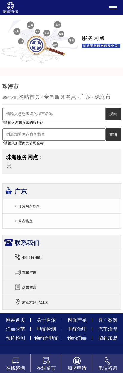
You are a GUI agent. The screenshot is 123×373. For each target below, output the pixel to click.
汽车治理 (107, 329)
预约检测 (15, 338)
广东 (85, 97)
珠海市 (103, 97)
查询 (113, 134)
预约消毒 (77, 338)
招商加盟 (107, 338)
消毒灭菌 (15, 329)
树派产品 (77, 320)
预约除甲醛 (46, 338)
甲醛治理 (77, 329)
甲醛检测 (46, 329)
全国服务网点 (60, 97)
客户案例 (107, 320)
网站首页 (29, 97)
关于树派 (46, 320)
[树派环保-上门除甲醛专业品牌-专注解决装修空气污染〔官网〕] (31, 7)
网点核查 (25, 221)
